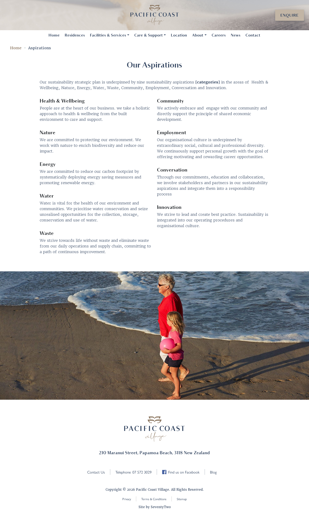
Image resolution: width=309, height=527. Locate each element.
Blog (213, 472)
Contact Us (96, 472)
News (235, 35)
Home (54, 35)
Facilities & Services (108, 35)
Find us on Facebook (183, 472)
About (197, 35)
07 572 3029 (142, 472)
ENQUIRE (289, 15)
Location (179, 35)
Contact (253, 35)
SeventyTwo (161, 507)
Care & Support (148, 35)
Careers (219, 35)
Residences (75, 35)
